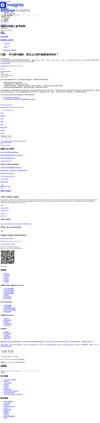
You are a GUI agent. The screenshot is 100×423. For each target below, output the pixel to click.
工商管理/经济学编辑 (9, 308)
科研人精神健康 (8, 401)
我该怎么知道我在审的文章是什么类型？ (12, 155)
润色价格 (6, 280)
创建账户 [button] (6, 28)
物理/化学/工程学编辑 (10, 310)
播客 (2, 121)
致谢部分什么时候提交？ (7, 173)
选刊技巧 (6, 408)
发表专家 (6, 295)
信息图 (2, 130)
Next (9, 136)
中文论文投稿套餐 (9, 288)
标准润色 (6, 322)
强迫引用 (6, 414)
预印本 (6, 418)
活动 (2, 118)
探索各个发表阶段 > (6, 190)
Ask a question (4, 178)
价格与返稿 (7, 275)
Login (2, 28)
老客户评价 (7, 338)
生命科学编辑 (7, 311)
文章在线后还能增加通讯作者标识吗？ (11, 167)
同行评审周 (7, 403)
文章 (2, 113)
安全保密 (6, 278)
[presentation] (4, 136)
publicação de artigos (68, 344)
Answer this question (6, 142)
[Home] (12, 8)
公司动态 (6, 276)
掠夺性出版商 (7, 409)
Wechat (2, 32)
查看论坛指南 (4, 182)
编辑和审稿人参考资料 (7, 40)
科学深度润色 (7, 323)
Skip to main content (6, 1)
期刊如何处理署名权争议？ (8, 158)
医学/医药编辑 (8, 306)
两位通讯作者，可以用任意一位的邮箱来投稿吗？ (14, 170)
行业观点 (3, 33)
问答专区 (6, 12)
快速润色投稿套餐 (9, 293)
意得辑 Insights (8, 341)
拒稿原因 (6, 413)
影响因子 (6, 411)
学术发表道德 (7, 296)
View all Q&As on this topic (8, 141)
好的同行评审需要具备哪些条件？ (10, 152)
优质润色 (6, 318)
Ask (2, 21)
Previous (4, 136)
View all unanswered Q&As (8, 176)
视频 (2, 124)
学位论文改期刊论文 (9, 406)
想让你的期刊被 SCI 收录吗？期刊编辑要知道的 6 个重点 (19, 99)
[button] (1, 138)
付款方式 (6, 273)
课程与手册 (4, 127)
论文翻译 (6, 281)
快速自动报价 (7, 320)
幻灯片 (2, 133)
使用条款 (9, 346)
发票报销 (6, 332)
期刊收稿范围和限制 (9, 416)
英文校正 (19, 344)
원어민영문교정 (33, 344)
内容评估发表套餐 (9, 292)
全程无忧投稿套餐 (9, 290)
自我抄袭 (6, 404)
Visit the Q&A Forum (20, 141)
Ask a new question (5, 145)
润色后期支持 (7, 325)
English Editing (4, 344)
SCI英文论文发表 (51, 344)
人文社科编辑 (7, 305)
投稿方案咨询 (7, 298)
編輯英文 (85, 344)
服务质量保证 (7, 337)
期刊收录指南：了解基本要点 (12, 97)
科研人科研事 (4, 36)
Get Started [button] (3, 24)
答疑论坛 (3, 116)
